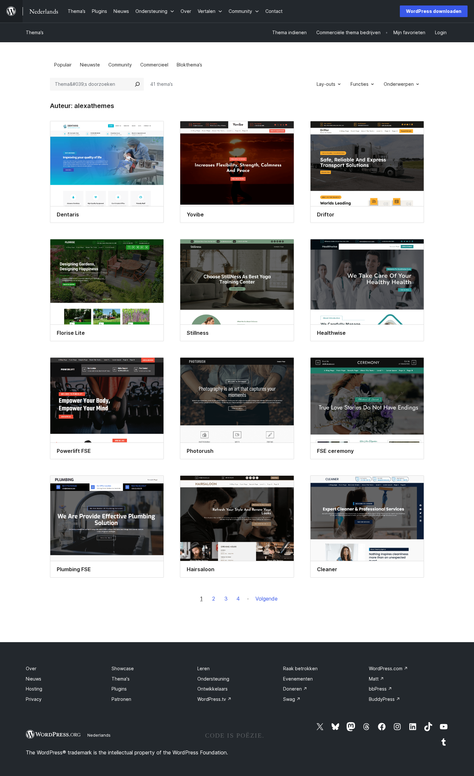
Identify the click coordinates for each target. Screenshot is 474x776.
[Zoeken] (137, 84)
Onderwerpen (399, 84)
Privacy (34, 699)
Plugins (119, 688)
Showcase (123, 668)
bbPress (380, 688)
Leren (203, 668)
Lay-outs (326, 84)
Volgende (266, 598)
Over (31, 668)
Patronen (121, 699)
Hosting (34, 688)
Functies (360, 84)
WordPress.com (388, 668)
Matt (376, 678)
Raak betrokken (300, 668)
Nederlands (99, 735)
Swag (292, 699)
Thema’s (35, 32)
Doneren (295, 688)
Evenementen (298, 678)
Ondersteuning (213, 678)
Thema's (121, 678)
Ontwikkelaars (212, 688)
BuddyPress (384, 699)
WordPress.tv (214, 699)
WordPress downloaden (433, 11)
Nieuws (33, 678)
